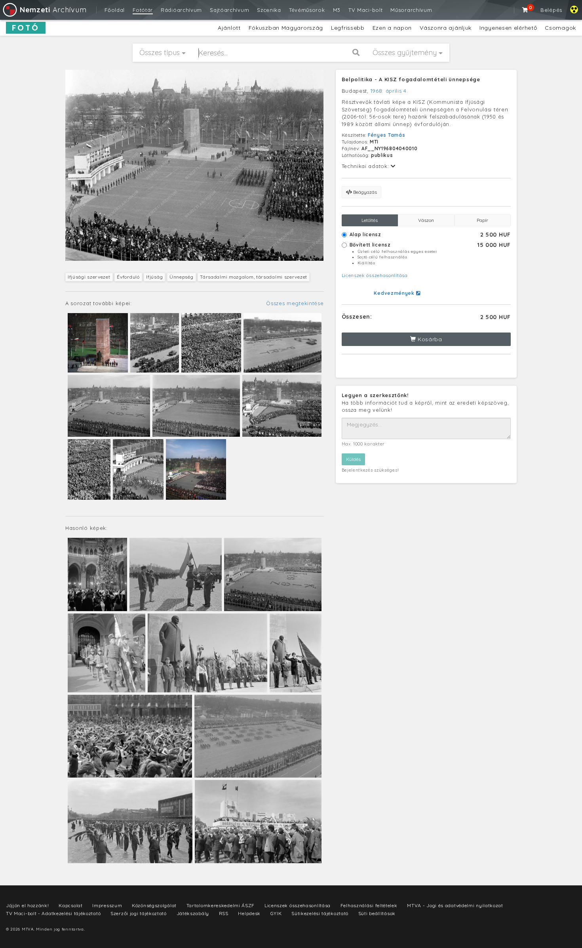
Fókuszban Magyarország (286, 27)
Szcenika (269, 10)
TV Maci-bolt (365, 10)
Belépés (551, 10)
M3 (336, 10)
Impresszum (107, 905)
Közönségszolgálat (154, 905)
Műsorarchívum (411, 10)
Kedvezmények (395, 293)
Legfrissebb (348, 27)
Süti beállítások (377, 913)
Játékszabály (193, 913)
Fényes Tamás (386, 135)
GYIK (276, 913)
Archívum (53, 9)
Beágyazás (364, 192)
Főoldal (115, 10)
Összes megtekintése (294, 303)
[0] (525, 10)
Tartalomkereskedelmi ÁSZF (220, 905)
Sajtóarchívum (229, 10)
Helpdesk (249, 913)
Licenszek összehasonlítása (375, 275)
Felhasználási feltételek (369, 905)
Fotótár (143, 10)
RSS (223, 913)
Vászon (426, 220)
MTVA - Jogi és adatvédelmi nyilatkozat (455, 905)
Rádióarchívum (181, 10)
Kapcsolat (70, 905)
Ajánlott (229, 27)
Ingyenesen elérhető (508, 27)
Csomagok (560, 27)
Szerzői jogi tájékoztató (138, 913)
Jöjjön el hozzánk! (27, 905)
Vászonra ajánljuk (446, 27)
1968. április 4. (389, 91)
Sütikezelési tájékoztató (319, 913)
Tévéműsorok (307, 10)
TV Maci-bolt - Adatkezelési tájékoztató (53, 913)
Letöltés (369, 220)
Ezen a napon (392, 27)
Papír (482, 220)
